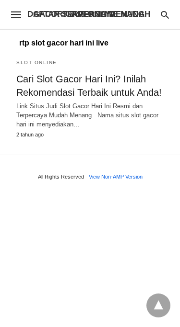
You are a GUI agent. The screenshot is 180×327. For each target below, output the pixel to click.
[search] (164, 14)
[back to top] (158, 305)
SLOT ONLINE (36, 62)
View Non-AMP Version (116, 177)
